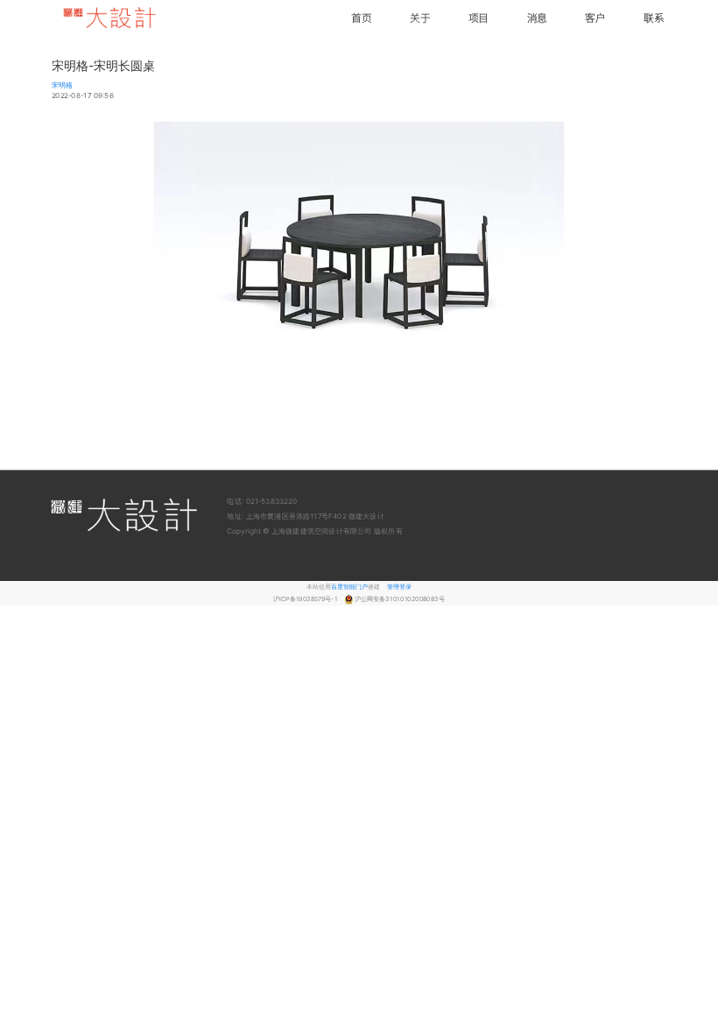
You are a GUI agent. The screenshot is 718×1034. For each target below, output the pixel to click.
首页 (361, 17)
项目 (478, 17)
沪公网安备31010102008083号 (400, 599)
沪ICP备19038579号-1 (306, 599)
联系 (654, 17)
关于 (420, 17)
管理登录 (399, 587)
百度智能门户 (349, 587)
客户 (595, 17)
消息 (537, 17)
